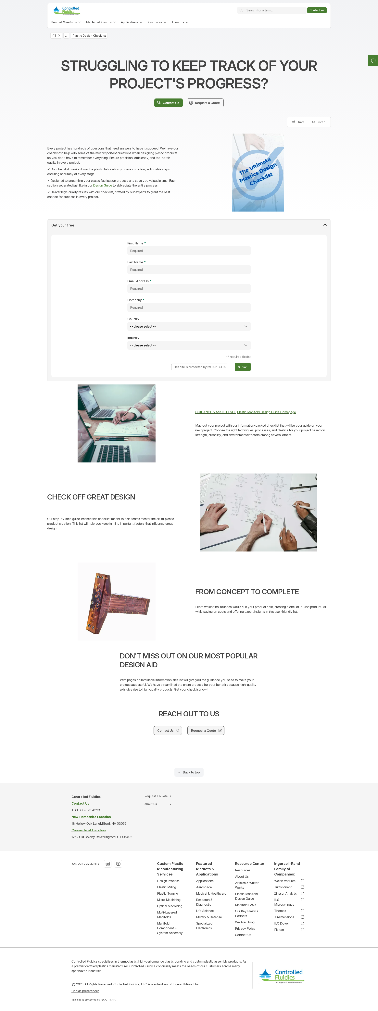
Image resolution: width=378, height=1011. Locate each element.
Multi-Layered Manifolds (167, 914)
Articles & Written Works (247, 885)
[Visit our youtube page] (118, 864)
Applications (205, 881)
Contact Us (243, 935)
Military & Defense (209, 917)
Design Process (168, 881)
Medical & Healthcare (211, 893)
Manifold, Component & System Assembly (170, 928)
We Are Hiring (245, 922)
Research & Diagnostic (204, 902)
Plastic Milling (166, 887)
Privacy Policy (245, 928)
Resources (242, 870)
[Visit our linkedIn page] (107, 864)
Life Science (205, 911)
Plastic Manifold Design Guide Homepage (266, 412)
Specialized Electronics (204, 925)
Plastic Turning (167, 893)
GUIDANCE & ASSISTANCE (215, 412)
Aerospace (204, 887)
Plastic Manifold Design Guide (246, 896)
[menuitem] (66, 22)
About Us (242, 876)
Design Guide (102, 185)
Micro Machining (169, 900)
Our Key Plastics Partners (246, 913)
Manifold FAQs (245, 905)
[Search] (241, 10)
